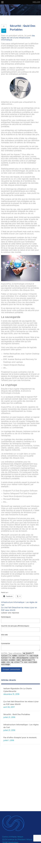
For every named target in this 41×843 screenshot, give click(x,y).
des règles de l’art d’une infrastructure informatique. (18, 38)
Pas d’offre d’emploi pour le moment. (20, 737)
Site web (4, 635)
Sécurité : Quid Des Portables (16, 714)
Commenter (5, 643)
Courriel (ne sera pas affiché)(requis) (15, 626)
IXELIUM (36, 2)
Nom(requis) (6, 617)
